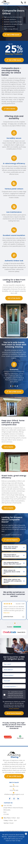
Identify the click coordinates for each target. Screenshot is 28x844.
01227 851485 (14, 790)
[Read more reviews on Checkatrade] (14, 632)
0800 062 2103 (14, 786)
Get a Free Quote (14, 298)
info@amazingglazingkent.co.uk (14, 794)
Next (25, 320)
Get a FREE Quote (13, 35)
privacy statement (14, 708)
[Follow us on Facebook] (10, 798)
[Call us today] (22, 2)
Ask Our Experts (12, 540)
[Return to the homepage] (6, 2)
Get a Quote (10, 109)
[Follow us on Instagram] (14, 798)
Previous (2, 320)
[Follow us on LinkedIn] (18, 798)
